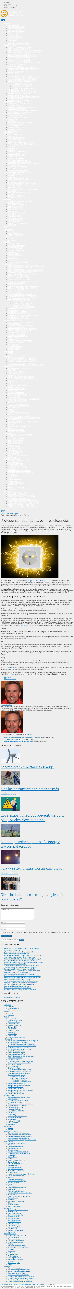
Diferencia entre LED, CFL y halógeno (17, 972)
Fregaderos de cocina (17, 114)
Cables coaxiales (15, 30)
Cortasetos (13, 146)
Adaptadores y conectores (19, 460)
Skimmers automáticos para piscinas (22, 507)
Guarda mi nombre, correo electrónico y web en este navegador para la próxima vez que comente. (36, 932)
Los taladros (8, 667)
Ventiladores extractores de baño (22, 92)
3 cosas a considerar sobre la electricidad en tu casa (21, 965)
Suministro (12, 355)
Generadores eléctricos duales (21, 358)
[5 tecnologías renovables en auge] (37, 756)
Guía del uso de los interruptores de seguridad (19, 974)
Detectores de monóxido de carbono (23, 110)
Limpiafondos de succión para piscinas (23, 503)
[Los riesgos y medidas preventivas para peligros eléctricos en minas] (37, 804)
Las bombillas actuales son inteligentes (17, 979)
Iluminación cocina (15, 210)
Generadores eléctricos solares (22, 363)
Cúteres (11, 150)
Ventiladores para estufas (19, 90)
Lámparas (8, 199)
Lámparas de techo (15, 218)
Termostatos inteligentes (19, 81)
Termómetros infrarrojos (19, 192)
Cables (7, 23)
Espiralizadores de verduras (20, 112)
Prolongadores (14, 481)
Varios (10, 490)
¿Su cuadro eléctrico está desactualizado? (18, 741)
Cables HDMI (13, 34)
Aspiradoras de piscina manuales (21, 496)
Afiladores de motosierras (19, 134)
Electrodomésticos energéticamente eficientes (20, 989)
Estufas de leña (14, 73)
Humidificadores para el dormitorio (22, 78)
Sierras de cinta (14, 187)
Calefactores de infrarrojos (20, 57)
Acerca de (7, 677)
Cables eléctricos (15, 464)
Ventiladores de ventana (18, 100)
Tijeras (11, 194)
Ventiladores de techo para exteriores (24, 315)
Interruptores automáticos (19, 471)
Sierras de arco (14, 186)
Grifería (11, 353)
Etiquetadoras (14, 157)
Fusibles (11, 469)
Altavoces (12, 231)
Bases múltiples (14, 462)
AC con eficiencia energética (19, 47)
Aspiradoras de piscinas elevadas (21, 495)
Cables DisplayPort (16, 32)
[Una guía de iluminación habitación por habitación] (37, 857)
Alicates (11, 136)
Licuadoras (12, 121)
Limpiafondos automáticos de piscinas (23, 501)
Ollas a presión (14, 129)
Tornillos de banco (16, 196)
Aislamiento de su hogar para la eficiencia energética (22, 971)
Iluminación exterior (16, 211)
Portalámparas (14, 479)
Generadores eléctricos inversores (23, 360)
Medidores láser (15, 174)
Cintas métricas (14, 141)
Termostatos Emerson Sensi (23, 88)
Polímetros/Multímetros (18, 182)
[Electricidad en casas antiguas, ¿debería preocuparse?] (37, 884)
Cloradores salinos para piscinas (22, 500)
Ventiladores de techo (17, 95)
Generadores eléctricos (14, 356)
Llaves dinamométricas (17, 167)
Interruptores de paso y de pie (20, 472)
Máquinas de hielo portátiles (20, 122)
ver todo (29, 734)
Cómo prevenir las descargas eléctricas (17, 988)
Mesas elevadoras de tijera (19, 172)
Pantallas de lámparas (17, 223)
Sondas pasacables (16, 483)
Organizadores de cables (18, 44)
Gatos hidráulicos (15, 233)
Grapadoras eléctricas (17, 160)
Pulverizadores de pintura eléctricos (24, 184)
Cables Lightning (15, 37)
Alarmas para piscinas (17, 493)
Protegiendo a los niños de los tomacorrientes (19, 969)
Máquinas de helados (16, 124)
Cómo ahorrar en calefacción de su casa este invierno (22, 976)
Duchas (11, 238)
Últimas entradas (10, 679)
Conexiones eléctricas (17, 467)
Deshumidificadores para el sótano (22, 69)
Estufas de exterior (16, 71)
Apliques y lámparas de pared (20, 201)
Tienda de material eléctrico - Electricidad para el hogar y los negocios (22, 1284)
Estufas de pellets (16, 75)
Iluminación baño (15, 208)
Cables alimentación (16, 27)
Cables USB (12, 42)
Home (3, 510)
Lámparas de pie (14, 216)
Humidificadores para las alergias (22, 80)
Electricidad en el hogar (12, 997)
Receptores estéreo (16, 235)
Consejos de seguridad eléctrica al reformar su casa (21, 981)
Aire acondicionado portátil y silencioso (25, 51)
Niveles (11, 175)
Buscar (22, 939)
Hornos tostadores (16, 116)
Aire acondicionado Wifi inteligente (22, 56)
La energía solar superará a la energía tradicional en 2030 (30, 843)
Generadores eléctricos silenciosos (23, 361)
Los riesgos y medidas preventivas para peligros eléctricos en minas (32, 817)
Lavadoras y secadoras (17, 117)
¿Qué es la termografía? (12, 739)
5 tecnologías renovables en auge (27, 767)
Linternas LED (13, 222)
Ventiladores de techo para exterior (23, 97)
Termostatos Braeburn (21, 87)
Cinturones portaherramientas (21, 143)
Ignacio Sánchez (6, 705)
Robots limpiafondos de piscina (21, 505)
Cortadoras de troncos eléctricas (22, 145)
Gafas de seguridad (16, 158)
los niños (24, 625)
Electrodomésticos (12, 102)
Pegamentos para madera (18, 179)
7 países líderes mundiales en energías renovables (21, 967)
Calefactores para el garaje (20, 59)
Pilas (10, 478)
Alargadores (13, 25)
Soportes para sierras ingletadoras (23, 189)
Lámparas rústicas (15, 220)
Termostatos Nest (19, 83)
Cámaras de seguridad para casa (21, 104)
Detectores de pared (16, 155)
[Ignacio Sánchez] (12, 703)
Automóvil (8, 230)
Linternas (12, 474)
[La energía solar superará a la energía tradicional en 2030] (37, 831)
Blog (6, 227)
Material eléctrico (12, 459)
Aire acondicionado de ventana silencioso (25, 271)
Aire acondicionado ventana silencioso (24, 52)
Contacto (6, 2)
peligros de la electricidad (36, 581)
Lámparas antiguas (16, 213)
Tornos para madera (16, 198)
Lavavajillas (13, 119)
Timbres (11, 486)
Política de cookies (9, 7)
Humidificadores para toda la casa (22, 76)
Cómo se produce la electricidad (15, 964)
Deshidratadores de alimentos (20, 107)
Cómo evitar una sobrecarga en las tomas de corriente (22, 977)
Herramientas (10, 133)
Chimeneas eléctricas (17, 64)
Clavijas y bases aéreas (17, 466)
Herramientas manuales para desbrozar (24, 163)
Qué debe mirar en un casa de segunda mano (19, 957)
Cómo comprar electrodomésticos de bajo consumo (22, 738)
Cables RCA (12, 39)
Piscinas (7, 491)
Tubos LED (12, 225)
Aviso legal (7, 4)
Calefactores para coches (19, 61)
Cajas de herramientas (17, 138)
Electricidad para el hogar (9, 513)
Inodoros (12, 240)
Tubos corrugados (16, 488)
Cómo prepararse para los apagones (16, 954)
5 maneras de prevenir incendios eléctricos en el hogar (22, 955)
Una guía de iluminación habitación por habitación (20, 983)
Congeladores (14, 105)
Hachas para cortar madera (19, 162)
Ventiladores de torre (17, 98)
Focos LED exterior (16, 204)
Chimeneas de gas (15, 66)
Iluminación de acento (17, 206)
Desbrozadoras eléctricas (19, 151)
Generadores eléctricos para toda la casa (26, 365)
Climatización (10, 45)
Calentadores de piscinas (18, 498)
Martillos (12, 169)
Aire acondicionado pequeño (20, 49)
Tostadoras (13, 131)
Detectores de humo (16, 109)
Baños (6, 237)
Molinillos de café (15, 128)
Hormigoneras (14, 165)
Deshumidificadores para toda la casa (23, 68)
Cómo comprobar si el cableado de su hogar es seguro (22, 959)
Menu (3, 20)
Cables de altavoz (15, 28)
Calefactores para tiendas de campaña (24, 63)
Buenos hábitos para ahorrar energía (16, 986)
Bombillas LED (14, 203)
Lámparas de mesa (15, 215)
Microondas (13, 126)
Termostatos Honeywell (22, 85)
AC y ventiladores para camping (21, 54)
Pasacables (12, 177)
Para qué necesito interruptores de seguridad (19, 984)
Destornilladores (15, 153)
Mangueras (12, 476)
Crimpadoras (13, 148)
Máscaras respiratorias (18, 170)
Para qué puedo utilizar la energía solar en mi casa (21, 960)
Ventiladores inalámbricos (19, 93)
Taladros (12, 191)
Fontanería (9, 351)
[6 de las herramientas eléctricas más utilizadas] (37, 778)
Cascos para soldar (16, 139)
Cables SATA (13, 40)
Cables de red (13, 35)
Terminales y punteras (17, 484)
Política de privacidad (10, 5)
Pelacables (12, 180)
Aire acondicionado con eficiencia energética (26, 266)
